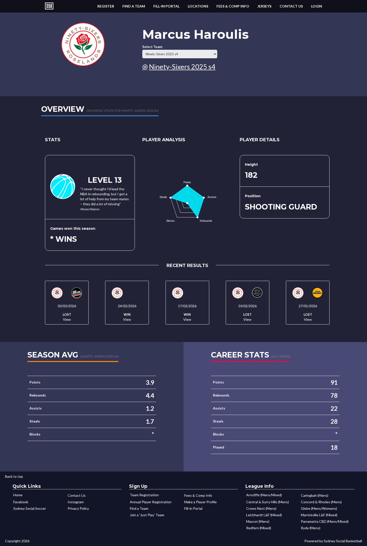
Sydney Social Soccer (29, 508)
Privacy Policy (78, 508)
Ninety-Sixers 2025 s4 (182, 66)
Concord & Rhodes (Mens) (321, 502)
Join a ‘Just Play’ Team (147, 515)
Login (316, 6)
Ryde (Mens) (310, 528)
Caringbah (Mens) (314, 495)
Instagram (76, 502)
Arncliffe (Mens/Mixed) (264, 495)
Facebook (20, 502)
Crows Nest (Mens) (261, 508)
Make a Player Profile (200, 502)
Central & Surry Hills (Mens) (267, 502)
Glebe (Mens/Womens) (319, 508)
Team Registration (144, 495)
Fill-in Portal (166, 6)
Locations (198, 6)
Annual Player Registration (151, 502)
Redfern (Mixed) (258, 528)
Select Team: (152, 47)
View (67, 319)
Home (17, 495)
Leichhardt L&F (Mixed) (264, 515)
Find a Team (133, 6)
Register (105, 6)
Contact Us (291, 6)
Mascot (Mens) (257, 521)
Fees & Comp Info (232, 6)
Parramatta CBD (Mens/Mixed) (325, 521)
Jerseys (264, 6)
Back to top (14, 476)
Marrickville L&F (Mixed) (319, 515)
